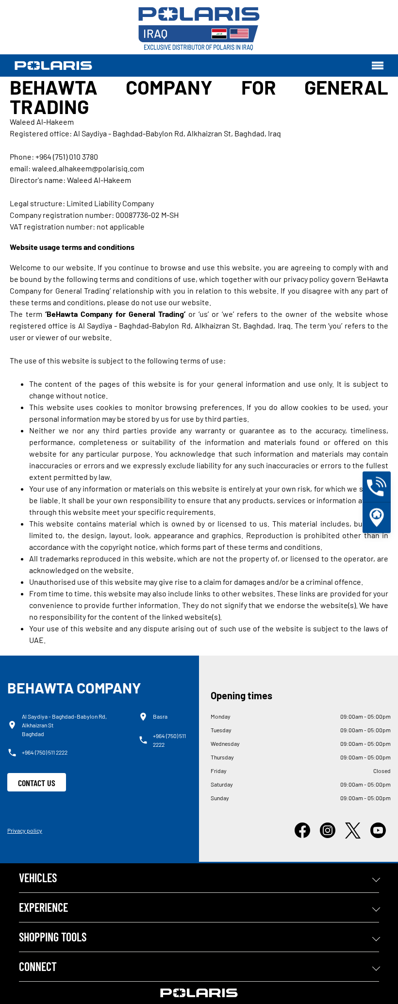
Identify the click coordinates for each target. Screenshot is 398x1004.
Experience (43, 907)
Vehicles (38, 878)
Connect (38, 966)
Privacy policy (24, 830)
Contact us (36, 782)
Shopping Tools (52, 937)
